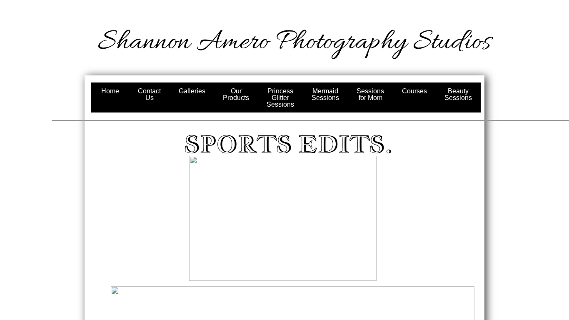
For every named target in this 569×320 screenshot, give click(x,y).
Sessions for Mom (370, 94)
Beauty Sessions (458, 94)
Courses (414, 91)
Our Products (236, 94)
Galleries (192, 91)
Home (110, 91)
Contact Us (149, 94)
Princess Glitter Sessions (280, 98)
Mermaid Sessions (325, 94)
